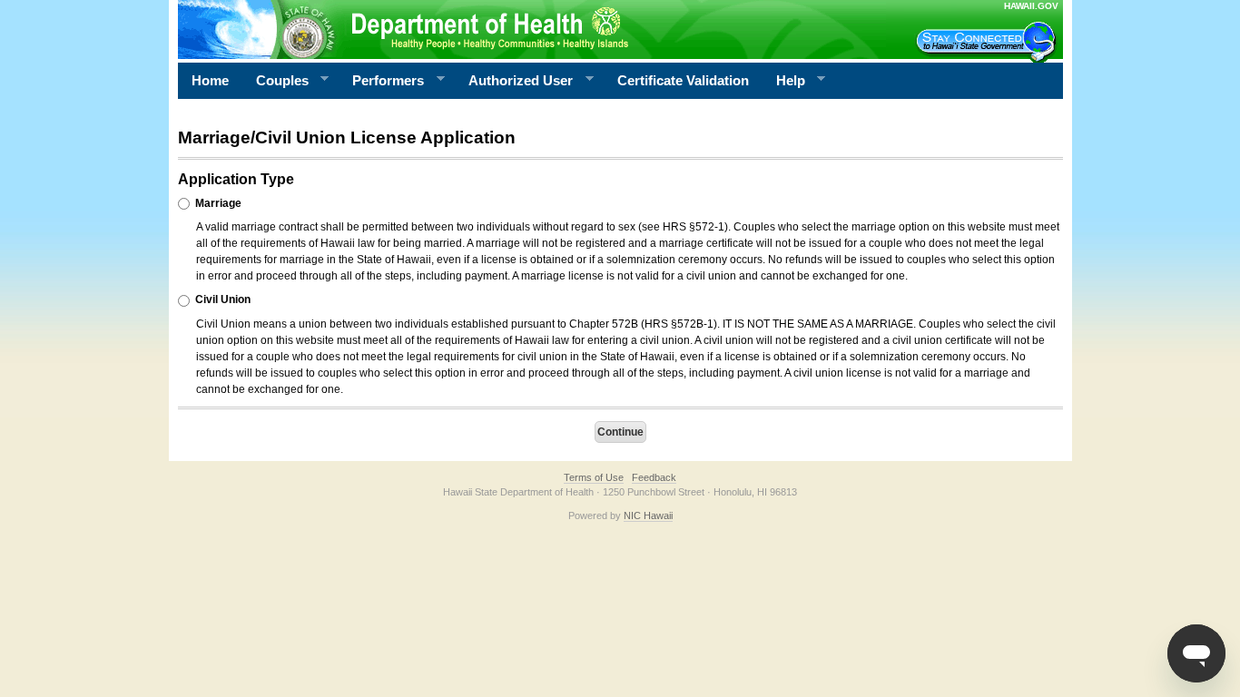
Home (210, 80)
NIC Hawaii (648, 515)
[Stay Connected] (988, 41)
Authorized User (514, 81)
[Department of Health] (532, 29)
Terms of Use (594, 477)
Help (784, 81)
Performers (381, 81)
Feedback (654, 477)
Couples (275, 81)
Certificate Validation (683, 80)
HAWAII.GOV (1031, 6)
